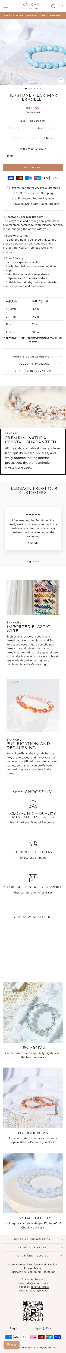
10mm (55, 128)
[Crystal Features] (33, 1183)
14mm (48, 138)
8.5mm (27, 128)
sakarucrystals (40, 1286)
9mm (41, 128)
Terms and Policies (32, 1255)
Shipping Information (33, 370)
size (31, 120)
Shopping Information (32, 1239)
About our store (32, 1247)
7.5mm (12, 128)
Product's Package (33, 363)
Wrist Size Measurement (33, 356)
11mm (34, 138)
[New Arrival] (33, 1012)
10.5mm (19, 138)
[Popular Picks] (33, 1098)
